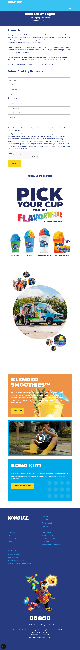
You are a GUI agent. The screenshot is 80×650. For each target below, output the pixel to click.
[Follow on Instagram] (40, 618)
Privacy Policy (47, 535)
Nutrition (45, 526)
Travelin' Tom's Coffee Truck (19, 563)
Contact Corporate (15, 551)
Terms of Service (48, 538)
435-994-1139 (43, 20)
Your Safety (46, 532)
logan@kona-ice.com (43, 18)
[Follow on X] (36, 618)
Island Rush (13, 538)
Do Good (11, 535)
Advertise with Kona (16, 560)
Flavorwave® (47, 523)
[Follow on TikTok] (48, 618)
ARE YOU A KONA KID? (22, 486)
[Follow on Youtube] (44, 618)
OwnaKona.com (14, 554)
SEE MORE (18, 411)
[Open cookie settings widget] (3, 646)
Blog (10, 542)
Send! (14, 163)
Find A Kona (46, 517)
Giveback (11, 532)
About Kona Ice (48, 520)
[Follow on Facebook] (31, 618)
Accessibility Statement (51, 545)
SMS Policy (46, 542)
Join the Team (13, 557)
